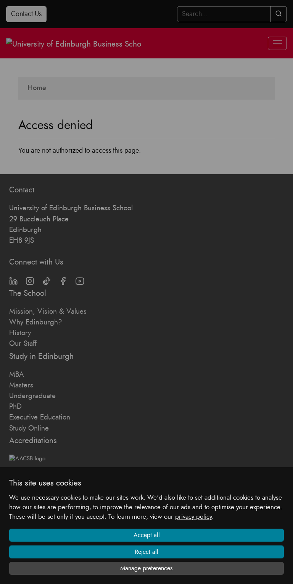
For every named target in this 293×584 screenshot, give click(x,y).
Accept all (147, 535)
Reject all (146, 552)
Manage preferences (146, 568)
